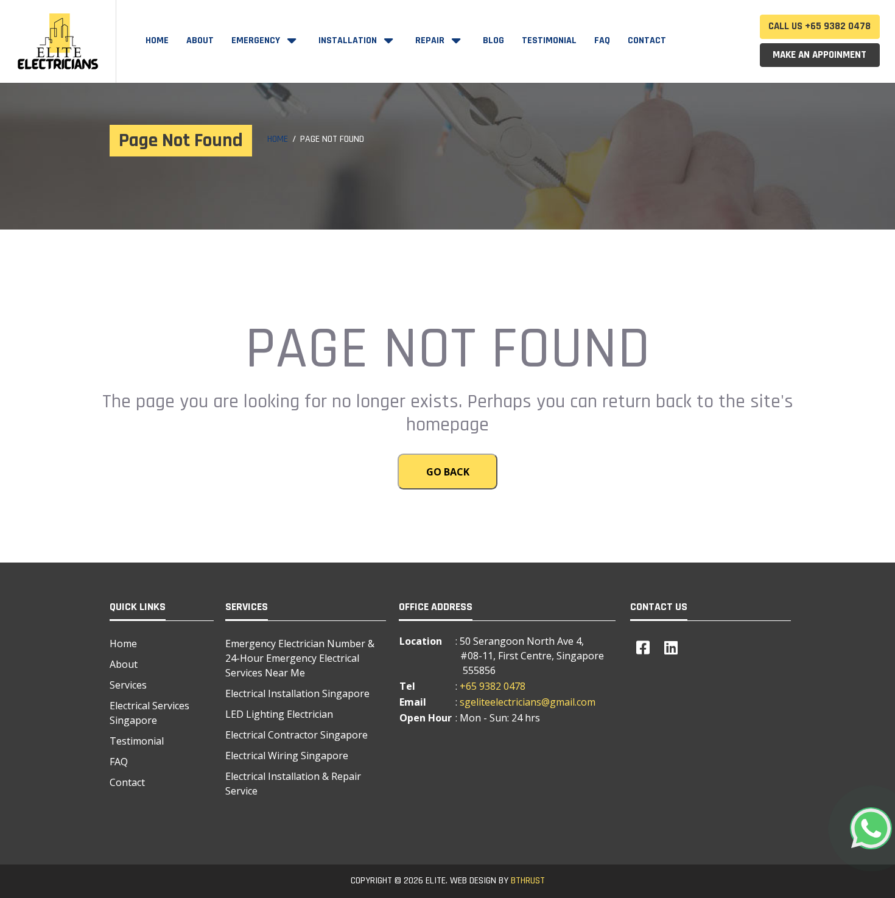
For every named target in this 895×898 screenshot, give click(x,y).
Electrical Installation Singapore (297, 693)
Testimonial (549, 40)
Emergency (257, 40)
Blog (493, 40)
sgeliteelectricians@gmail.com (527, 702)
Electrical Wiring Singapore (286, 755)
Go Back (447, 472)
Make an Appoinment (819, 54)
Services (128, 685)
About (200, 40)
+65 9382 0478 (492, 686)
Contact (647, 40)
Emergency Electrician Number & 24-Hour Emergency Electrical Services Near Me (299, 658)
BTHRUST (528, 880)
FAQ (602, 40)
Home (157, 40)
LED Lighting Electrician (279, 714)
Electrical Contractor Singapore (296, 735)
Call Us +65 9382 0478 (819, 26)
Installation (348, 40)
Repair (431, 40)
